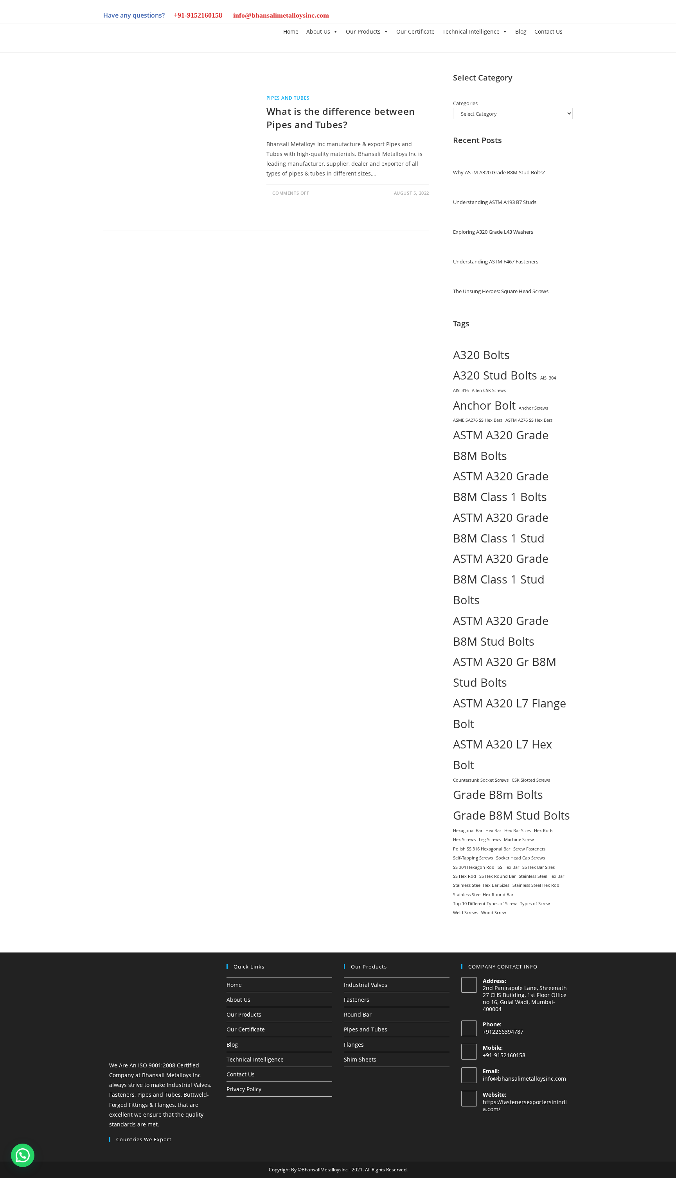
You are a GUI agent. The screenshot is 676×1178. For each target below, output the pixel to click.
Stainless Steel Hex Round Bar (483, 894)
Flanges (354, 1044)
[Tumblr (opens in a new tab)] (528, 16)
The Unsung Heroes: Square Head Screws (500, 291)
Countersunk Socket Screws (481, 780)
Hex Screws (464, 839)
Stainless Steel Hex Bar (541, 876)
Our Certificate (415, 31)
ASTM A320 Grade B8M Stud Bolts (500, 631)
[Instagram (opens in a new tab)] (501, 16)
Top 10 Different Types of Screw (485, 903)
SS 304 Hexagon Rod (473, 867)
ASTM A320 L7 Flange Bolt (509, 713)
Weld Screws (465, 912)
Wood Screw (493, 912)
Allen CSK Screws (489, 390)
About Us (318, 31)
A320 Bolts (481, 355)
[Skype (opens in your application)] (541, 16)
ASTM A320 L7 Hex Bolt (502, 754)
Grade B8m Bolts (498, 794)
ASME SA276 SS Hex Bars (477, 420)
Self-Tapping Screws (473, 858)
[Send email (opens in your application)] (567, 16)
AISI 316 (461, 390)
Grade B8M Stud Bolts (511, 815)
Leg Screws (490, 839)
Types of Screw (535, 903)
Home (290, 31)
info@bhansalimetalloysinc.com (281, 15)
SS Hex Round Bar (497, 876)
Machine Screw (519, 839)
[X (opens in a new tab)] (475, 16)
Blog (521, 31)
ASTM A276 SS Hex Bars (528, 420)
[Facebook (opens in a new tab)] (488, 16)
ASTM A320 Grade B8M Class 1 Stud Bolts (500, 579)
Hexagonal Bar (467, 830)
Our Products (363, 31)
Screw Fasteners (529, 849)
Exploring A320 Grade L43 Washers (493, 231)
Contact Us (548, 31)
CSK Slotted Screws (531, 780)
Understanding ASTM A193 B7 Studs (494, 202)
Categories (465, 103)
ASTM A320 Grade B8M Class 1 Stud (500, 528)
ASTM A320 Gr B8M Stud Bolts (504, 672)
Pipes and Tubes (288, 98)
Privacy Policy (244, 1089)
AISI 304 (548, 378)
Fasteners (356, 999)
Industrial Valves (365, 984)
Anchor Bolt (484, 405)
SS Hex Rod (464, 876)
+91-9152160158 (198, 15)
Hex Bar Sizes (517, 830)
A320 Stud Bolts (495, 375)
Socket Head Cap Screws (520, 858)
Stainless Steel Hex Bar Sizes (481, 885)
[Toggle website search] (572, 31)
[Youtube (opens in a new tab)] (554, 16)
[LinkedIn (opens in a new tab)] (514, 16)
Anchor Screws (533, 408)
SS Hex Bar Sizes (538, 867)
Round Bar (358, 1014)
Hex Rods (543, 830)
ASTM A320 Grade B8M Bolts (500, 445)
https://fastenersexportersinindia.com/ (525, 1105)
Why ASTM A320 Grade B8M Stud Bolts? (499, 172)
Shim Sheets (360, 1059)
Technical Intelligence (471, 31)
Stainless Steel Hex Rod (535, 885)
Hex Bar (493, 830)
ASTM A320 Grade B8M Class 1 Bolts (500, 486)
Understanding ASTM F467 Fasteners (495, 261)
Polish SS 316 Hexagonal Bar (481, 849)
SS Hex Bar (508, 867)
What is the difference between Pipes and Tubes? (340, 118)
